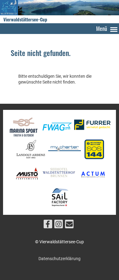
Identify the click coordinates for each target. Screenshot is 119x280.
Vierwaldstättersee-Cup (25, 19)
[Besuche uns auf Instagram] (58, 225)
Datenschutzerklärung (59, 258)
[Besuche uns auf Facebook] (48, 225)
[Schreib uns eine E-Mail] (69, 225)
